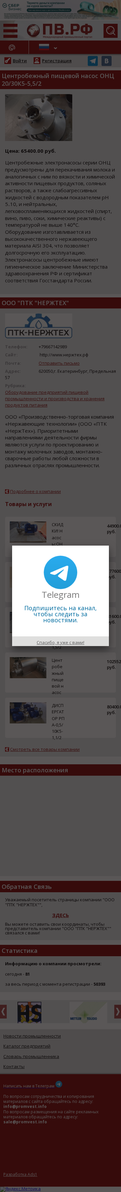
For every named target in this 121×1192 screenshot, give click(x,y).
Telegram (61, 594)
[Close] (109, 546)
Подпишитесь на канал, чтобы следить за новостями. (60, 614)
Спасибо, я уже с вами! (60, 642)
